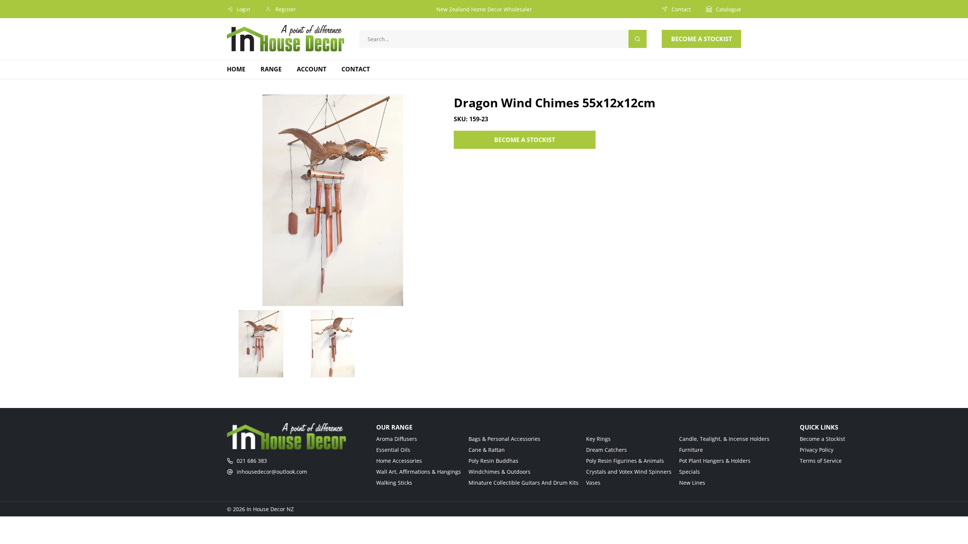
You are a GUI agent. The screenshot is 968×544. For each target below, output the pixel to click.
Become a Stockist (822, 438)
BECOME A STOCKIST (524, 140)
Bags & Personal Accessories (504, 438)
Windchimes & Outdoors (499, 471)
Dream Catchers (606, 449)
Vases (593, 482)
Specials (689, 471)
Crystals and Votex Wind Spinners (629, 471)
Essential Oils (393, 449)
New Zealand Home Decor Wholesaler (484, 9)
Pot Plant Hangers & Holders (715, 460)
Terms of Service (821, 460)
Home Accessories (399, 460)
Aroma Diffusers (396, 438)
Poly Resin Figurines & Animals (625, 460)
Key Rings (598, 438)
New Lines (692, 482)
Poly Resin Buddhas (493, 460)
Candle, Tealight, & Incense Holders (724, 438)
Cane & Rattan (486, 449)
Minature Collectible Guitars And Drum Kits (523, 482)
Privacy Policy (816, 449)
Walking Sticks (394, 482)
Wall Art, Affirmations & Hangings (418, 471)
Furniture (691, 449)
